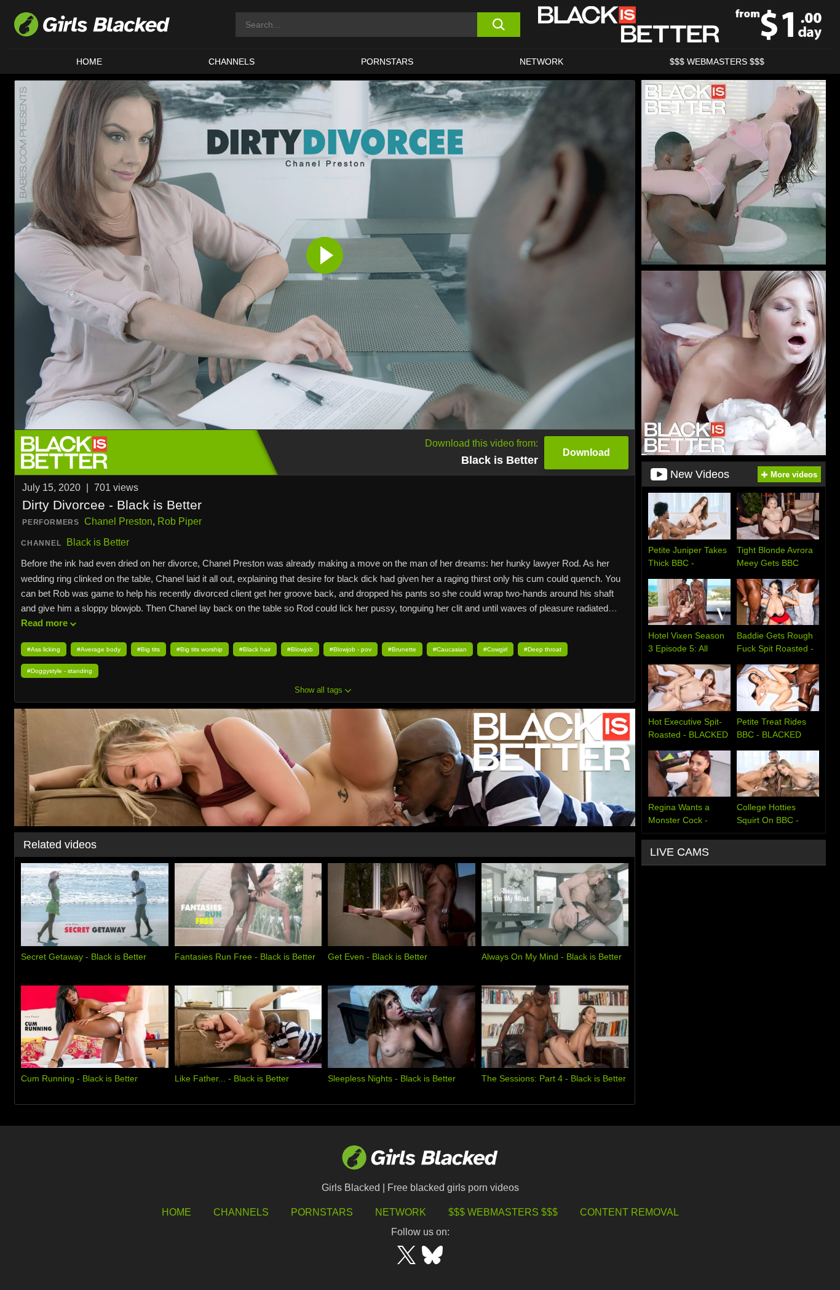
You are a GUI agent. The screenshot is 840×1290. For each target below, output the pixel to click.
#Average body (99, 649)
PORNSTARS (387, 61)
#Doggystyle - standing (59, 670)
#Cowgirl (495, 649)
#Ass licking (43, 649)
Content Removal (629, 1212)
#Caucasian (450, 649)
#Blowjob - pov (350, 649)
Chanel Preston (118, 521)
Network (541, 61)
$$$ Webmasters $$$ (717, 61)
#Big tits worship (199, 649)
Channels (231, 61)
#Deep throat (542, 649)
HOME (89, 61)
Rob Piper (179, 521)
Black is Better (97, 542)
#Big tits (148, 649)
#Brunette (402, 649)
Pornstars (322, 1212)
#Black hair (255, 649)
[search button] (498, 24)
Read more (44, 623)
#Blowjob (300, 649)
